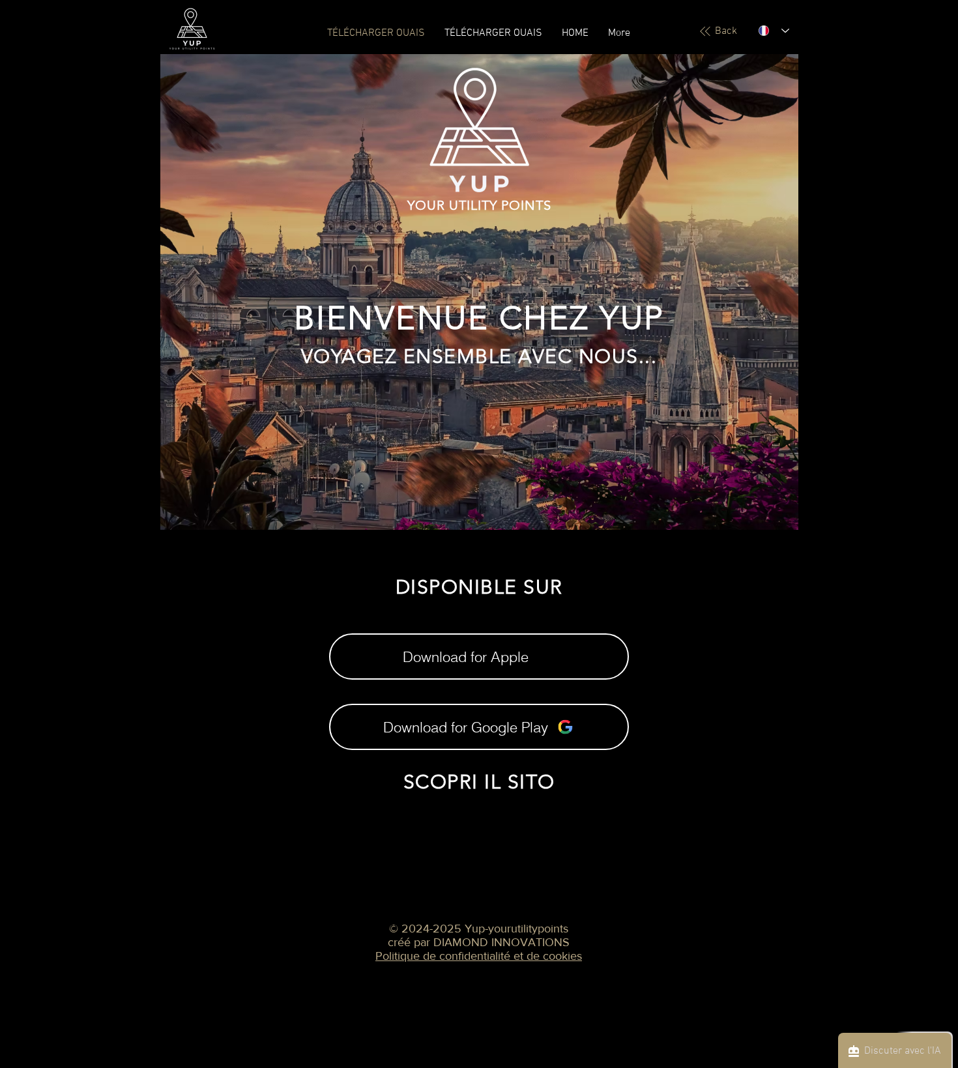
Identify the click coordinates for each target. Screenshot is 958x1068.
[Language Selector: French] (773, 30)
